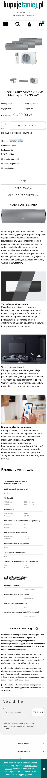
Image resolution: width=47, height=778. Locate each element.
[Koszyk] (41, 24)
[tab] (23, 181)
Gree (14, 145)
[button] (6, 24)
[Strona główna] (23, 5)
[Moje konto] (29, 24)
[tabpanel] (23, 412)
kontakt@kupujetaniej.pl (25, 15)
